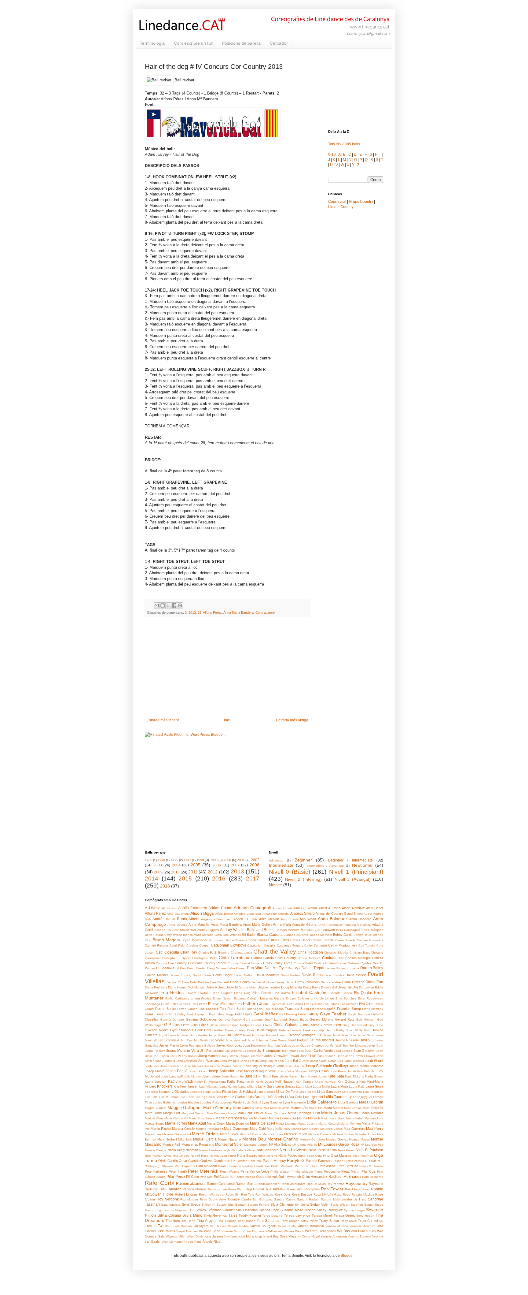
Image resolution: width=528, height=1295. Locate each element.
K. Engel (264, 1076)
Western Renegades (320, 1231)
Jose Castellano (171, 1066)
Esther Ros (234, 1004)
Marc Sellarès (373, 1108)
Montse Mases (359, 1139)
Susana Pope (269, 1210)
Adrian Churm (220, 908)
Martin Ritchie (161, 1128)
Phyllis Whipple (302, 1171)
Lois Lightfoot (313, 1097)
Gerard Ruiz (344, 1019)
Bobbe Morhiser (321, 934)
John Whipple (229, 1060)
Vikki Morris (166, 1231)
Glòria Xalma (309, 1025)
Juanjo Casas (318, 1071)
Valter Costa (287, 1226)
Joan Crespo (343, 1050)
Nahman (191, 1150)
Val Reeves (218, 1226)
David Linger (223, 975)
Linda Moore (307, 1091)
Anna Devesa (177, 924)
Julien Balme (211, 1076)
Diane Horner (177, 987)
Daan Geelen (196, 968)
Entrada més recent (162, 720)
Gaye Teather (333, 1013)
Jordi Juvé (152, 1066)
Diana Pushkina (156, 987)
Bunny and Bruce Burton (227, 940)
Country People (215, 963)
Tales (233, 1215)
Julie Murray (192, 1076)
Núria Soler (306, 1155)
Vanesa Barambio (310, 1226)
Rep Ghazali (255, 1189)
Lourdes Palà (209, 1102)
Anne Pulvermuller (330, 924)
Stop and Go (184, 1210)
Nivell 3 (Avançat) (353, 879)
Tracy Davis (348, 1220)
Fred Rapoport (197, 1014)
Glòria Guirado (286, 1025)
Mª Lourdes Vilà (372, 1144)
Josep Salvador (221, 1071)
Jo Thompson (268, 1050)
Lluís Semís (275, 1097)
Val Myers (201, 1226)
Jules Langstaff (172, 1076)
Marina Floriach (308, 1118)
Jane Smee (278, 1040)
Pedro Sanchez (306, 1166)
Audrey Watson (233, 930)
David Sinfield (356, 975)
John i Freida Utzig (253, 1060)
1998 (200, 860)
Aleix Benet (374, 908)
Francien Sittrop (349, 1008)
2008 (254, 864)
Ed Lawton (366, 987)
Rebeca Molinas (194, 1189)
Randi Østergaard (293, 1183)
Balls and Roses (261, 930)
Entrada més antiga (292, 720)
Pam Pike (255, 1161)
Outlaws (206, 1161)
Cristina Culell (303, 963)
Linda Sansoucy (329, 1091)
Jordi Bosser (311, 1060)
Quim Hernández (314, 1176)
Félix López (243, 1014)
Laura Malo (304, 1086)
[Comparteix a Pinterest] (180, 605)
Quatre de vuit (266, 1176)
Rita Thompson (308, 1189)
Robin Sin (233, 1194)
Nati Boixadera (267, 1150)
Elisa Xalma (281, 993)
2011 (192, 871)
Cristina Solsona (347, 963)
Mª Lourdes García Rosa (338, 1144)
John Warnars (208, 1060)
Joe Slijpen (161, 1056)
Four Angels (253, 1008)
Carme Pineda (345, 940)
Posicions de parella (241, 43)
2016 (219, 878)
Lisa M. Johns (169, 1097)
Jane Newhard (235, 1040)
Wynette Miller (175, 1236)
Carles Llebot (300, 940)
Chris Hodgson (310, 952)
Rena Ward (236, 1189)
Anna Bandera (360, 919)
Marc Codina (353, 1108)
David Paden (290, 975)
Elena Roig (242, 993)
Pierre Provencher (327, 1171)
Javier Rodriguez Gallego (197, 1045)
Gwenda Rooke (157, 1030)
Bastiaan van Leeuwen (318, 930)
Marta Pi (368, 1123)
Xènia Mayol (310, 1236)
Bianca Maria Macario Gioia (202, 934)
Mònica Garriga (155, 1150)
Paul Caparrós (185, 1166)
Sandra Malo (330, 1199)
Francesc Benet (297, 1008)
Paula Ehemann (229, 1166)
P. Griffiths (240, 1161)
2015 (185, 878)
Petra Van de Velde (254, 1171)
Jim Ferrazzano (212, 1050)
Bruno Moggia (166, 939)
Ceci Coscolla (167, 952)
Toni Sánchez (268, 1221)
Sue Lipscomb (246, 1210)
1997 (187, 860)
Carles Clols (278, 940)
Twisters (164, 1226)
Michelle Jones (365, 1134)
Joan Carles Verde (319, 1050)
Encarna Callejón (246, 998)
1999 (214, 860)
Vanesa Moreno (336, 1226)
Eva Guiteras (313, 1004)
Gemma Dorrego (172, 1019)
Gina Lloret (181, 1025)
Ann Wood (308, 919)
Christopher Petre (205, 958)
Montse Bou (254, 1139)
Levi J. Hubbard (244, 1091)
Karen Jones (317, 1076)
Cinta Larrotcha (234, 957)
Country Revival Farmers (245, 963)
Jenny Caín (375, 1045)
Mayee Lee (153, 1134)
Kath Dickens (354, 1076)
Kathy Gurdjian (156, 1081)
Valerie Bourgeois (263, 1226)
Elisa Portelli (261, 993)
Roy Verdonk (167, 1199)
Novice (275, 884)
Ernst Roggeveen (370, 998)
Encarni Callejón (297, 998)
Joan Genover (364, 1050)
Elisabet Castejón (309, 992)
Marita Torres (176, 1123)
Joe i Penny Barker (183, 1056)
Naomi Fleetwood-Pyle (215, 1150)
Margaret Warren (193, 1113)
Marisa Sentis (154, 1123)
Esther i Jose (255, 1003)
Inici (227, 720)
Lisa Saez (187, 1097)
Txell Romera (182, 1226)
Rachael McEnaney (344, 1176)
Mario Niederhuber (351, 1118)
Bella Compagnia (348, 930)
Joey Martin (230, 1056)
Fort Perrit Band (232, 1008)
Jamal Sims (365, 1035)
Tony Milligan (290, 1220)
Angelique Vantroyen (216, 919)
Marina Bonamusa (282, 1118)
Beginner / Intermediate (350, 860)
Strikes (201, 1210)
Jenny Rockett (155, 1050)
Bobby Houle (363, 934)
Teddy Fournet (250, 1215)
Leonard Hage (200, 1091)
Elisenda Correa (340, 993)
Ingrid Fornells (169, 1035)
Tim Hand (188, 1220)
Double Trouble (269, 987)
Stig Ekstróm (165, 1210)
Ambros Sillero (302, 913)
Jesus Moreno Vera (182, 1050)
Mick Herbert (167, 1139)
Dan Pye (294, 968)
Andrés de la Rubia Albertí (175, 919)
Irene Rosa (217, 1035)
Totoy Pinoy (309, 1220)
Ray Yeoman (336, 1183)
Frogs (229, 1014)
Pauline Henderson (256, 1166)
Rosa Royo (342, 1194)
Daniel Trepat (313, 968)
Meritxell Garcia (250, 1134)
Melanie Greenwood (176, 1134)
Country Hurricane (188, 963)
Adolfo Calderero (192, 908)
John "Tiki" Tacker (314, 1056)
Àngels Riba (211, 1241)
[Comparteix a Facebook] (174, 605)
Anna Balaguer (332, 918)
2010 (175, 872)
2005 (195, 864)
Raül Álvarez (170, 1189)
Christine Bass (360, 952)
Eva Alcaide (278, 1004)
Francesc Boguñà (323, 1008)
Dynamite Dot (348, 987)
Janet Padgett (298, 1040)
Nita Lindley (181, 1155)
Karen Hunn (298, 1076)
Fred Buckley (175, 1014)
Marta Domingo (237, 1123)
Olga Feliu (322, 1155)
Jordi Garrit (374, 1061)
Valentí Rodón (238, 1226)
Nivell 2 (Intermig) (303, 879)
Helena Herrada (290, 1030)
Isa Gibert (233, 1035)
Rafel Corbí (159, 1183)
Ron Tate (247, 1194)
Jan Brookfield (168, 1040)
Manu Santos (333, 1108)
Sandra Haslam (308, 1199)
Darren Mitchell (156, 975)
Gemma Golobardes (201, 1019)
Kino (362, 1081)
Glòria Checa (262, 1025)
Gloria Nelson (219, 1025)
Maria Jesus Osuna (340, 1112)
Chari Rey (188, 952)
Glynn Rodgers (241, 1025)
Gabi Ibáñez (265, 1013)
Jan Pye (186, 1040)
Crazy (267, 963)
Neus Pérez (346, 1150)
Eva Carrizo (295, 1004)
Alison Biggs (202, 913)
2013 (192, 612)
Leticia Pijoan (221, 1091)
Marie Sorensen (228, 1118)
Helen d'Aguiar (266, 1030)
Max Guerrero (354, 1128)
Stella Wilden (340, 1204)
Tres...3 (150, 1226)
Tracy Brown (329, 1220)
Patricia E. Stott (365, 1161)
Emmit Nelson (223, 998)
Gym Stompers (181, 1030)
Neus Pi (314, 1150)
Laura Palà (357, 1086)
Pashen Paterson (319, 1161)
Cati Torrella (366, 945)
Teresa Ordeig (344, 1215)
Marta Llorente (286, 1123)
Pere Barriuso (347, 1166)
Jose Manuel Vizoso (228, 1066)
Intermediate (281, 865)
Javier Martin (168, 1045)
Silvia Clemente (281, 1204)
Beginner (303, 860)
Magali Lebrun (371, 1102)
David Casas (202, 975)
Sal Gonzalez (262, 1199)
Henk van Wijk (313, 1030)
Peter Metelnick (203, 1171)
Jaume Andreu (322, 1040)
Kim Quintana (348, 1081)
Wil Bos (343, 1231)
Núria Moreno (267, 1155)
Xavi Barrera (213, 1236)
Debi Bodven (199, 982)
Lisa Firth (151, 1097)
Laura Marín (321, 1086)
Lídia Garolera (348, 1102)
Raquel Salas (316, 1183)
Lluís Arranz (255, 1097)
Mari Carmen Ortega (221, 1113)
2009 (158, 872)
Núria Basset (247, 1155)
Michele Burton (343, 1134)
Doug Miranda (291, 987)
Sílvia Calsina (169, 1215)
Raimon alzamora (191, 1184)
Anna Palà (282, 924)
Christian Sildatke (336, 952)
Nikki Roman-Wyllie (158, 1155)
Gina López (199, 1025)
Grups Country (361, 201)
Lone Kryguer (362, 1097)
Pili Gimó (192, 1176)
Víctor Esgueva (254, 1231)
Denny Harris (284, 982)
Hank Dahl (203, 1030)
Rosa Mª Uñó (323, 1194)
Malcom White (280, 1108)
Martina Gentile (183, 1128)
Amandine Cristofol (275, 913)
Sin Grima (302, 1204)
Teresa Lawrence (297, 1215)
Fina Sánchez (208, 1008)
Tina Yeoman (226, 1220)
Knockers (165, 1086)
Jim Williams (233, 1050)
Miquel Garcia (205, 1139)
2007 (235, 865)
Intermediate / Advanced (325, 865)
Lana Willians (247, 1086)
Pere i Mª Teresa (371, 1166)
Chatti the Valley (274, 951)
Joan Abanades (292, 1050)
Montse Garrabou (312, 1139)
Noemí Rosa (199, 1155)
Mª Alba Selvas (280, 1144)
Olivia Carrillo (168, 1161)
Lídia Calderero (322, 1102)
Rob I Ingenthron (357, 1189)
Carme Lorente (322, 940)
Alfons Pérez (212, 612)
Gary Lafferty (308, 1014)
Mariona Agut (374, 1118)
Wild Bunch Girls (363, 1231)
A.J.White (152, 908)
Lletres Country (341, 207)
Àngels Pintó (193, 1241)
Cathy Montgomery (342, 945)
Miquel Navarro (229, 1139)
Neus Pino (329, 1150)
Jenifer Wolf (333, 1045)
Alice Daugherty (178, 913)
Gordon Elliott (331, 1025)
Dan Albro (255, 968)
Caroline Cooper (198, 945)
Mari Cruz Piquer (250, 1113)
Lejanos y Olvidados (174, 1091)
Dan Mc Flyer (276, 968)
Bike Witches (232, 934)
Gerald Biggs (298, 1019)
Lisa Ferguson (373, 1091)
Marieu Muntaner (255, 1118)
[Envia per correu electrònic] (157, 605)
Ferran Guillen (187, 1008)
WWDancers (274, 1231)
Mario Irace (328, 1118)
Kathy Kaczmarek (240, 1081)
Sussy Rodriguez (330, 1210)
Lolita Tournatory (338, 1097)
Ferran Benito (165, 1008)
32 (199, 612)
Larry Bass (266, 1086)
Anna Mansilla (199, 924)
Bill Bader (248, 934)
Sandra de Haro (353, 1199)
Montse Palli (172, 1144)
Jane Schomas (258, 1040)
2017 (252, 878)
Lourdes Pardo (231, 1102)
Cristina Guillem (325, 963)
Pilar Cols (368, 1171)
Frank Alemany (372, 1008)
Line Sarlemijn (352, 1091)
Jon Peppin (276, 1060)
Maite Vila (262, 1108)
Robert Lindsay (186, 1194)
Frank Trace (154, 1014)
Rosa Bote (282, 1194)
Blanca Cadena (270, 934)
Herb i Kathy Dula (339, 1030)
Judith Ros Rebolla (361, 1071)
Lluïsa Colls (293, 1097)
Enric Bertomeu (322, 998)
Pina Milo (206, 1176)
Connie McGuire (309, 958)
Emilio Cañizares (177, 998)
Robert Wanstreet (211, 1194)
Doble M (232, 987)
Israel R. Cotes (254, 1035)
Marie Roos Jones (201, 1118)
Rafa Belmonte (372, 1176)
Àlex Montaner (172, 1241)
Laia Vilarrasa (208, 1086)
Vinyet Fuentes (187, 1231)
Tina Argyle (206, 1221)
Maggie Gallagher (184, 1107)
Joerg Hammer (209, 1056)
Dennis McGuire (262, 982)
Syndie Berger (354, 1210)
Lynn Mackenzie (294, 1102)
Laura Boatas (285, 1086)
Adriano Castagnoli (252, 907)
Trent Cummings (370, 1220)
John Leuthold (165, 1060)
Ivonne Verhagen (302, 1035)
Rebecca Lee (217, 1189)
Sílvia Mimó (192, 1215)
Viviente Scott (231, 1231)
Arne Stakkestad (184, 930)
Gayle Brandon (359, 1014)
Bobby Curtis (342, 934)
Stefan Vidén (319, 1204)
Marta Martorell (328, 1123)
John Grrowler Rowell (360, 1056)
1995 (174, 860)
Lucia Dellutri (252, 1102)
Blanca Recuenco (296, 934)
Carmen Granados (370, 940)
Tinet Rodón (246, 1220)
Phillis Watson (280, 1171)
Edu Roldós (172, 992)
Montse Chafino (282, 1139)
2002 (255, 860)
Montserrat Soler (229, 1144)
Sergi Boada (191, 1204)
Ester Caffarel (180, 1004)
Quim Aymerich (289, 1176)
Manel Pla (316, 1108)
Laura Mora (339, 1086)
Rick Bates (287, 1189)
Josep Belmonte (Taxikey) (326, 1066)
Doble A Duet (215, 987)
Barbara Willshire (287, 930)
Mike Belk (185, 1139)
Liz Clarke (237, 1097)
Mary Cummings (236, 1128)
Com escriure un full (193, 43)
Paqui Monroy (274, 1161)
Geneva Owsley (230, 1019)
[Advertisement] (227, 667)
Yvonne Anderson (333, 1236)
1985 (148, 860)
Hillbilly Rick (362, 1030)
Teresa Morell (322, 1215)
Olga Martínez (363, 1155)
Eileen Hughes (221, 993)
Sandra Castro (284, 1199)
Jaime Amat (331, 1035)
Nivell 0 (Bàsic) (289, 872)
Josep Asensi (294, 1066)
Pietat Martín (350, 1171)
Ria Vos (272, 1189)
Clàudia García (262, 958)
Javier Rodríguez (229, 1045)
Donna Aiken (248, 987)
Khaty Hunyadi (325, 1081)
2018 (165, 886)
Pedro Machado (282, 1166)
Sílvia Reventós (215, 1215)
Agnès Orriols (282, 908)
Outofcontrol (223, 1161)
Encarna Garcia (272, 998)
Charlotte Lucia (241, 952)
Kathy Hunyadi (180, 1081)
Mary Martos (292, 1128)
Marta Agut (197, 1123)
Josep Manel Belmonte (366, 1066)
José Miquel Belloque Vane (256, 1071)
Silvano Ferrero (258, 1204)
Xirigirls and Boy (267, 1236)
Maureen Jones (331, 1128)
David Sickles (334, 975)
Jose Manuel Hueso (198, 1066)
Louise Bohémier (165, 1102)
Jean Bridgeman (254, 1045)
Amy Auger (364, 913)
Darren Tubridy (180, 975)
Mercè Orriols (205, 1133)
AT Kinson (169, 908)
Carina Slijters (256, 940)
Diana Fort (374, 982)
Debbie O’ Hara (178, 982)
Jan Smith (200, 1040)
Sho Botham (237, 1204)
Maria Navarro (372, 1113)
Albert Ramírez (353, 908)
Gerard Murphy (321, 1019)
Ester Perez (199, 1004)
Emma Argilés (200, 998)
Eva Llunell (331, 1004)
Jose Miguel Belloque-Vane (264, 1066)
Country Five (165, 963)
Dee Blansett (219, 982)
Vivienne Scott (209, 1231)
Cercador (279, 43)
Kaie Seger (280, 1076)
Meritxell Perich (295, 1134)
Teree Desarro (272, 1215)
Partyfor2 (296, 1160)
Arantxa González (358, 924)
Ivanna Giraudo (277, 1035)
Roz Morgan (189, 1199)
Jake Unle (348, 1035)
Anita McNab (269, 919)
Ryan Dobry (208, 1199)
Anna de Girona (304, 924)
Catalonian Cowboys (228, 945)
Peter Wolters (229, 1171)
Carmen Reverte (156, 945)
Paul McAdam (206, 1166)
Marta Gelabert (262, 1123)
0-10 (332, 154)
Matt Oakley (310, 1128)
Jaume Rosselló (347, 1040)
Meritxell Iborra (272, 1134)
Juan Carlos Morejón (292, 1071)
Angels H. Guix (245, 919)
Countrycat (337, 201)
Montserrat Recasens (198, 1144)
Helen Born (245, 1030)
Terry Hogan (365, 1215)
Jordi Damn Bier (332, 1060)
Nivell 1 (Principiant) (356, 872)
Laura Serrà (374, 1086)
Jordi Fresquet (354, 1060)
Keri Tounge (305, 1081)
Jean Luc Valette (279, 1045)
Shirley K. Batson (214, 1204)
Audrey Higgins (208, 930)
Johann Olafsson (251, 1056)
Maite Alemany (217, 1107)
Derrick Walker (331, 982)
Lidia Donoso (266, 1091)
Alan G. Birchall (305, 908)
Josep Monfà (154, 1071)
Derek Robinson (307, 982)
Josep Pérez (198, 1071)
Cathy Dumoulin (315, 945)
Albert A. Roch (329, 908)
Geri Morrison (366, 1019)
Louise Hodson (188, 1102)
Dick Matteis (196, 987)
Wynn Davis (195, 1236)
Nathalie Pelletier (243, 1150)
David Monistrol (267, 975)
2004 (176, 865)
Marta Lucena (307, 1123)
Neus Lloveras (293, 1149)
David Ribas (312, 975)
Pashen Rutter (342, 1161)
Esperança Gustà (157, 1004)
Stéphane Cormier (221, 1210)
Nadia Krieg (176, 1150)
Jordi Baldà (293, 1060)
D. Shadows (165, 968)
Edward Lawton (197, 993)
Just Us (251, 1076)
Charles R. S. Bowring (214, 952)
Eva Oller (366, 1004)
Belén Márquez (372, 930)
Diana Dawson (353, 982)
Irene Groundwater (194, 1035)
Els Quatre (363, 993)
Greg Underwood (355, 1025)
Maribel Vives (154, 1118)
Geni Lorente (253, 1019)
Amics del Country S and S (336, 913)
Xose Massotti (290, 1236)
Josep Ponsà (177, 1071)
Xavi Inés (230, 1236)
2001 (240, 860)
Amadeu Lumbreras (248, 913)
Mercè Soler (229, 1134)
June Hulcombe (233, 1076)
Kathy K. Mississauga (210, 1081)
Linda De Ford (286, 1091)
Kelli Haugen (284, 1081)
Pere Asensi (327, 1166)
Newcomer (362, 865)
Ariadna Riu (162, 930)
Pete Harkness (156, 1171)
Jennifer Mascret (354, 1045)
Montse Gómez (337, 1139)
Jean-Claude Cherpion (308, 1045)
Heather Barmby (224, 1030)
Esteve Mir (217, 1004)
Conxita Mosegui (358, 958)
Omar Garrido (189, 1161)
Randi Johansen (268, 1183)
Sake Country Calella (234, 1199)
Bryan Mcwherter (194, 940)
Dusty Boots (311, 987)
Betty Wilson (173, 934)
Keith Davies (265, 1081)
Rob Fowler (332, 1188)
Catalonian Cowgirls (261, 945)
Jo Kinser (249, 1050)
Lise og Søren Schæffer (212, 1097)
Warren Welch (294, 1231)
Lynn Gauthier (272, 1102)
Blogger (347, 1255)
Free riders (216, 1014)
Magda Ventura (156, 1108)
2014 (151, 878)
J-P (319, 1035)
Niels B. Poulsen (369, 1150)
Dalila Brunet (236, 968)
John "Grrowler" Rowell (281, 1056)
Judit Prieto (338, 1071)
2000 (227, 860)
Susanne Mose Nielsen (298, 1210)
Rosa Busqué (302, 1194)
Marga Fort (171, 1113)
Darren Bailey (371, 968)
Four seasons (273, 1008)
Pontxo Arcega (244, 1176)
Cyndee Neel (370, 963)
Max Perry (374, 1128)
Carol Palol (177, 945)
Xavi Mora (245, 1236)
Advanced (276, 860)
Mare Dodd (153, 1113)
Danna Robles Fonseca (342, 968)
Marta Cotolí (216, 1123)
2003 (157, 865)
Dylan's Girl (329, 987)
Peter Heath (178, 1171)
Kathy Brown (374, 1076)
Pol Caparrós (223, 1176)
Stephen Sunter (362, 1204)
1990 (161, 860)
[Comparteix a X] (168, 605)
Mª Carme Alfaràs (304, 1144)
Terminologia (152, 43)
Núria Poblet (287, 1155)
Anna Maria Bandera (238, 612)
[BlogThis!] (163, 605)
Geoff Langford (276, 1019)
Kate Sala (336, 1076)
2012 (213, 871)
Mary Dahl (258, 1128)
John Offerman (186, 1060)
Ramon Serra (245, 1183)
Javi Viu (367, 1040)
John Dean (336, 1056)
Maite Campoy (243, 1108)
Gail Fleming (288, 1014)
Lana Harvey (228, 1086)
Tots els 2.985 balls (344, 144)
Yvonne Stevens (359, 1236)
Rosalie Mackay (363, 1194)
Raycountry (357, 1183)
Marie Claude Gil (176, 1118)
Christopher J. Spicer (175, 958)
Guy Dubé (376, 1025)
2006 (216, 865)
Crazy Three (282, 963)
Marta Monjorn (350, 1123)
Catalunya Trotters (290, 945)
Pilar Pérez (176, 1176)
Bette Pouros (154, 934)
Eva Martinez (349, 1004)
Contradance (265, 612)
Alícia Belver (224, 913)
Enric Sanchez (346, 998)
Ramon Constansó (221, 1183)
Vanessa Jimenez (362, 1226)
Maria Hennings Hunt (304, 1113)
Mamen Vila (299, 1108)
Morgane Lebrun (256, 1144)
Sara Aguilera (170, 1204)
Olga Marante (341, 1155)
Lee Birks (151, 1091)
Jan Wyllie (216, 1040)
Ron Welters (264, 1194)
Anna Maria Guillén (257, 924)
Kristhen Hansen (186, 1086)
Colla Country (285, 958)
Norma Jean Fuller (223, 1155)
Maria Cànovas (275, 1113)
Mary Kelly (275, 1128)
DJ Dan (180, 968)
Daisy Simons (216, 968)
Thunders (173, 1220)
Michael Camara (319, 1134)
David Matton (244, 975)
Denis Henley (240, 982)
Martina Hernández (209, 1128)
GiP (167, 1024)
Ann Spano (289, 919)
